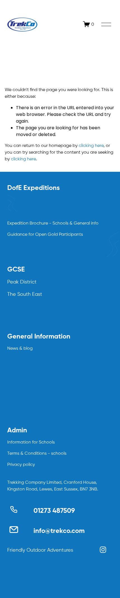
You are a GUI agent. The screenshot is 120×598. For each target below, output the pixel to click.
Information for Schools (31, 442)
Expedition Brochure (27, 223)
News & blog (20, 348)
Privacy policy (21, 465)
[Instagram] (103, 549)
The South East (24, 294)
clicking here (91, 146)
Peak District (22, 282)
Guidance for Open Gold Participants (45, 234)
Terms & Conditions (27, 453)
